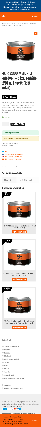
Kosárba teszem (17, 124)
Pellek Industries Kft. (10, 406)
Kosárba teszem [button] (19, 279)
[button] (35, 33)
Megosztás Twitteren (13, 152)
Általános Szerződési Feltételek (13, 388)
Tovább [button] (25, 424)
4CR (4, 16)
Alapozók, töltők (9, 375)
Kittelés (13, 23)
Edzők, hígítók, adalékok (11, 359)
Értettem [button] (34, 420)
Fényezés (7, 349)
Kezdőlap (7, 23)
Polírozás (7, 353)
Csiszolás (7, 372)
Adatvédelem (8, 385)
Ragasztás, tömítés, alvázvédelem (14, 378)
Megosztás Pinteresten (13, 157)
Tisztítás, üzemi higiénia (11, 346)
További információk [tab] (9, 167)
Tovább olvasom (19, 232)
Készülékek (7, 356)
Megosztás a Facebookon (14, 154)
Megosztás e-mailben (13, 159)
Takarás (6, 362)
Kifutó (6, 365)
